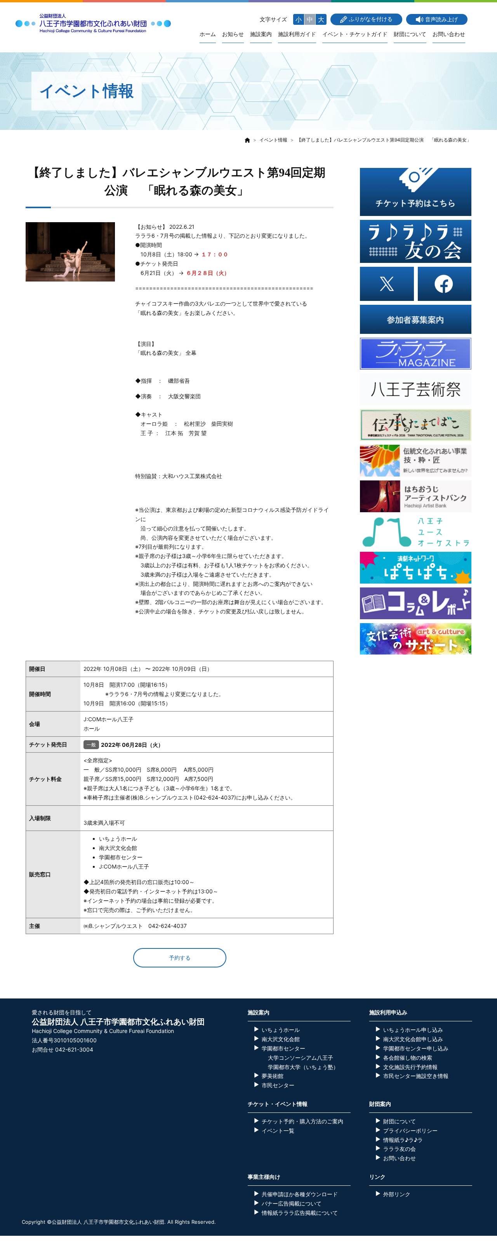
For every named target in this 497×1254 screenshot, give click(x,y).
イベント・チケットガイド (355, 34)
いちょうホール (281, 1029)
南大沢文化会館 (281, 1039)
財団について (410, 34)
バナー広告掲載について (291, 1203)
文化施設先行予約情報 (410, 1067)
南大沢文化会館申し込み (413, 1039)
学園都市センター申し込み (415, 1048)
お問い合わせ (449, 34)
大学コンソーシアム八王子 (300, 1057)
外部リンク (396, 1194)
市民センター (278, 1085)
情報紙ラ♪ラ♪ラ (403, 1140)
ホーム (208, 34)
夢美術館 (272, 1076)
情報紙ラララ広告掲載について (300, 1212)
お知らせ (233, 34)
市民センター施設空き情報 (415, 1076)
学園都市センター (283, 1048)
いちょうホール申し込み (413, 1029)
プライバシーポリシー (410, 1130)
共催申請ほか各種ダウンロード (300, 1194)
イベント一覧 (278, 1130)
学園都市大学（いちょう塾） (303, 1067)
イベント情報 (273, 140)
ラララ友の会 (399, 1148)
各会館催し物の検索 (407, 1057)
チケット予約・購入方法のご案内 (302, 1121)
